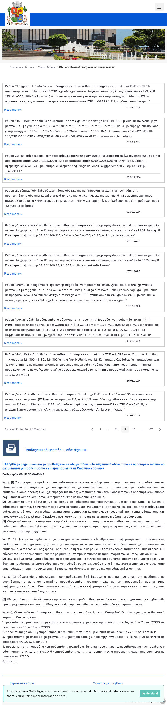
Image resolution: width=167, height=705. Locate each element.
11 (117, 429)
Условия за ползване (108, 683)
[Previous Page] (92, 429)
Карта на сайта (22, 683)
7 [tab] (154, 54)
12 (126, 429)
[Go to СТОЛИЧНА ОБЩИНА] (17, 13)
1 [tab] (130, 54)
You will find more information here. (41, 696)
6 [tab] (150, 54)
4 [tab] (142, 54)
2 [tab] (134, 54)
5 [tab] (146, 54)
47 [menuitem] (152, 429)
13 (135, 429)
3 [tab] (138, 54)
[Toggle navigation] (159, 7)
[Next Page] (160, 429)
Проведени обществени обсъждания (55, 449)
